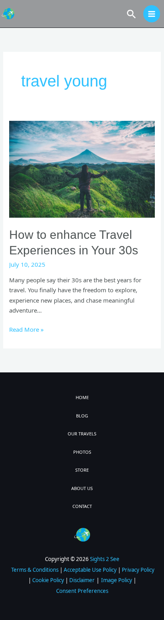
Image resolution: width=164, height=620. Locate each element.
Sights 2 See (104, 559)
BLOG (82, 416)
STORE (82, 470)
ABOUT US (82, 488)
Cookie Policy (48, 580)
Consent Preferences (82, 590)
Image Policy (116, 580)
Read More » (26, 329)
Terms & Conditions (35, 569)
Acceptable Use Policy (90, 569)
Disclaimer (82, 580)
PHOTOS (82, 452)
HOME (82, 397)
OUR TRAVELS (82, 434)
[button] (131, 14)
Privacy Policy (138, 569)
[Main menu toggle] (151, 13)
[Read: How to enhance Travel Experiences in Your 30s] (82, 168)
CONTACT (82, 506)
